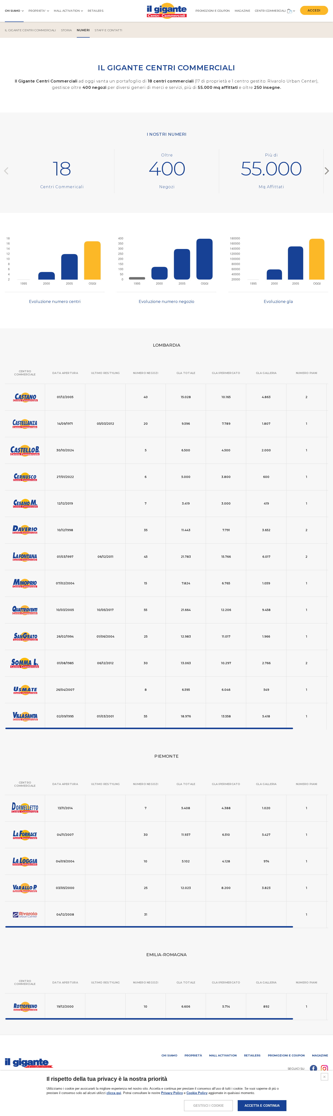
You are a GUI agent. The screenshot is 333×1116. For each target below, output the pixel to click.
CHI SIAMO (12, 10)
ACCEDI (314, 10)
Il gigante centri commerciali (30, 30)
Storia (66, 30)
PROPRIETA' (37, 10)
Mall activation (223, 1055)
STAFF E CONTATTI (108, 30)
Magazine (320, 1055)
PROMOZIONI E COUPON (213, 10)
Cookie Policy (196, 1093)
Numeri (83, 30)
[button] (327, 171)
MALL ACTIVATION (67, 10)
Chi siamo (169, 1055)
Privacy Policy (172, 1093)
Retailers (95, 10)
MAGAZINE (242, 10)
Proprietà (193, 1055)
